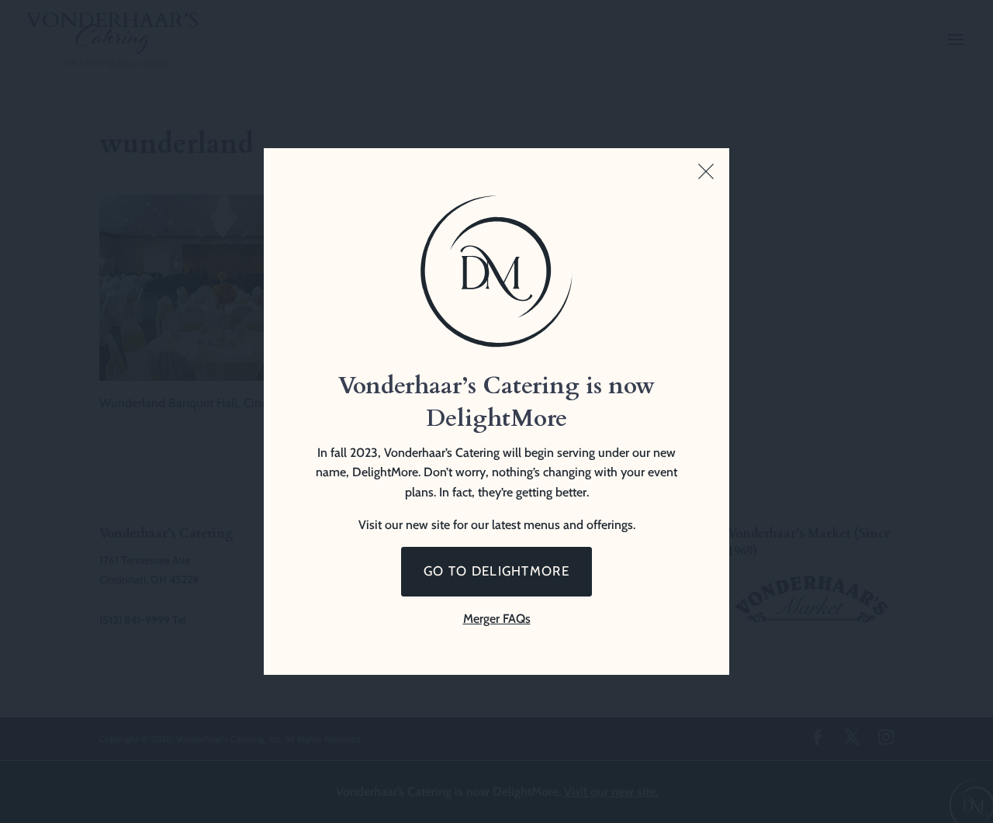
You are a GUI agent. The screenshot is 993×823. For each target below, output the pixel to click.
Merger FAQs (497, 618)
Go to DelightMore (496, 571)
